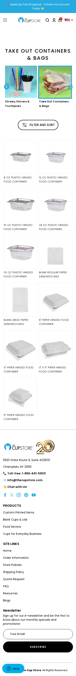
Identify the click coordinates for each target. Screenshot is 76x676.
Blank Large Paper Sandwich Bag (16, 322)
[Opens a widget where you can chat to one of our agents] (13, 669)
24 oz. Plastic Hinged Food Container (53, 227)
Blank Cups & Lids (15, 520)
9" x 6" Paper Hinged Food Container (52, 369)
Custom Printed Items (18, 512)
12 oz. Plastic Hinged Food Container (53, 179)
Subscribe (38, 647)
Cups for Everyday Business (22, 534)
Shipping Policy (13, 572)
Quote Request (14, 579)
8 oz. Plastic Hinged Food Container (18, 179)
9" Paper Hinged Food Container (19, 369)
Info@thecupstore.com (25, 480)
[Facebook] (5, 495)
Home (7, 551)
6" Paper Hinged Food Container (19, 417)
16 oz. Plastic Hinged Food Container (18, 227)
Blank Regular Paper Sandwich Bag (53, 274)
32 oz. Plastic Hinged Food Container (18, 274)
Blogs (6, 600)
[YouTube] (34, 495)
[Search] (47, 20)
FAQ (6, 586)
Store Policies (12, 565)
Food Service (12, 527)
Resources (10, 593)
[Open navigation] (5, 20)
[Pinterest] (26, 495)
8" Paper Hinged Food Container (54, 322)
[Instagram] (19, 495)
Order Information (16, 558)
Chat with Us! (17, 487)
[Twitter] (12, 495)
